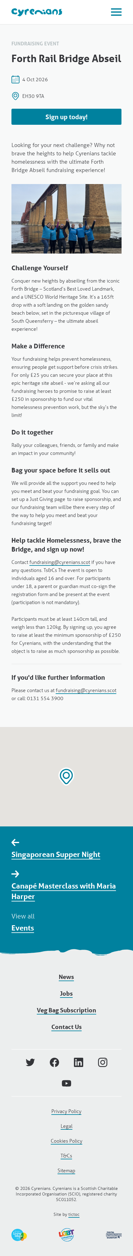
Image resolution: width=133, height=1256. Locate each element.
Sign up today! (66, 117)
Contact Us (66, 1027)
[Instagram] (102, 1062)
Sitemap (66, 1170)
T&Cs (66, 1155)
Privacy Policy (66, 1111)
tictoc (73, 1214)
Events (22, 927)
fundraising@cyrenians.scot (59, 562)
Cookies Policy (66, 1140)
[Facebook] (54, 1062)
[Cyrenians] (36, 12)
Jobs (66, 993)
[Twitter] (30, 1062)
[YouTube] (66, 1083)
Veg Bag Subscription (66, 1010)
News (66, 977)
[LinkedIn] (78, 1062)
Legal (66, 1126)
